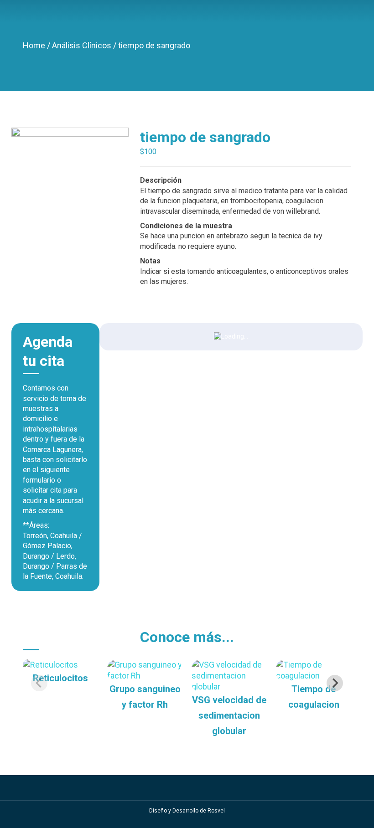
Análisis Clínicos (82, 45)
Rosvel (216, 810)
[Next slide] (335, 683)
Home (35, 45)
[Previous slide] (39, 683)
